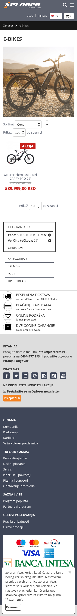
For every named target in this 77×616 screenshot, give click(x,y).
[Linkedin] (25, 375)
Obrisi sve (16, 248)
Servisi (8, 469)
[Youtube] (63, 375)
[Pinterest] (34, 375)
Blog (30, 15)
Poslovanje (10, 432)
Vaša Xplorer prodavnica (20, 443)
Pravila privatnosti (16, 521)
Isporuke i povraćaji (17, 475)
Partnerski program (17, 506)
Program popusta (15, 501)
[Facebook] (6, 375)
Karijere (9, 438)
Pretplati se (12, 398)
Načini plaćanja (14, 464)
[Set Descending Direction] (47, 123)
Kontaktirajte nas (15, 458)
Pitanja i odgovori (15, 480)
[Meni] (72, 5)
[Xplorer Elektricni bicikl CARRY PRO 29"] (20, 156)
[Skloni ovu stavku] (49, 235)
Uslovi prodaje (13, 527)
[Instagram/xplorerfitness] (53, 375)
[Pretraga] (65, 5)
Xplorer (8, 25)
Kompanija (11, 427)
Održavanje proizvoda (19, 486)
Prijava (42, 15)
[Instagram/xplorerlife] (44, 375)
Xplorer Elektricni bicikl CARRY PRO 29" (20, 177)
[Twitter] (16, 375)
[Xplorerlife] (22, 7)
